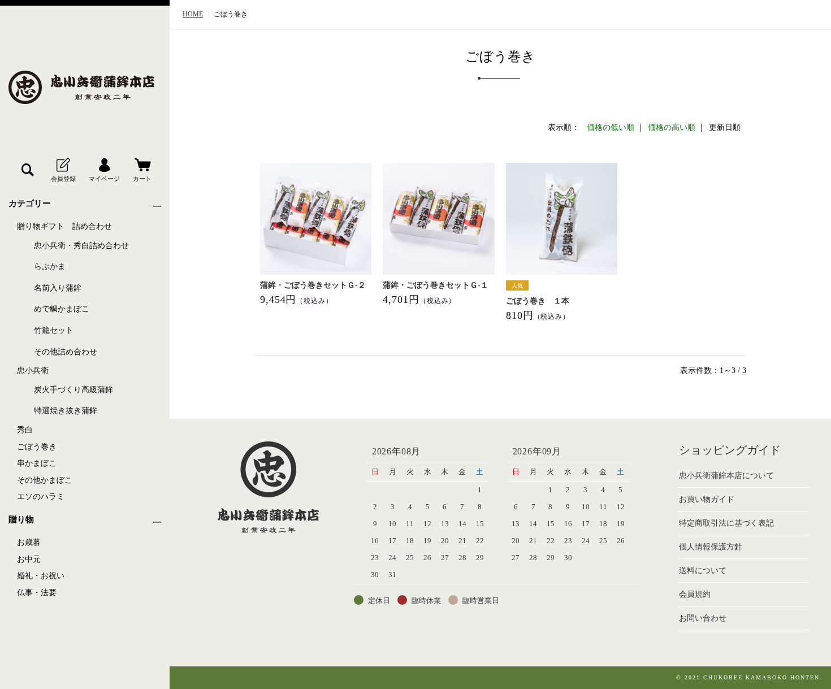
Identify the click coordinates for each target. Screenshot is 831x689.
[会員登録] (63, 170)
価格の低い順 (610, 127)
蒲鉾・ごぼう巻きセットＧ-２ (313, 285)
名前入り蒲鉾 (57, 288)
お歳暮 (29, 542)
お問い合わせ (702, 618)
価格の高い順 (671, 127)
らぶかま (50, 266)
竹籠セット (53, 330)
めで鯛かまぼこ (61, 309)
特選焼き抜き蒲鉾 (65, 410)
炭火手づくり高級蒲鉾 (73, 389)
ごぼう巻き (37, 447)
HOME (193, 14)
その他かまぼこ (44, 480)
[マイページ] (104, 170)
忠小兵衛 (33, 370)
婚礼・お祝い (40, 575)
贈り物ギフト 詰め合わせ (64, 226)
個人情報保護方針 (710, 547)
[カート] (142, 170)
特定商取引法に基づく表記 (726, 523)
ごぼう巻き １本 (537, 301)
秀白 (25, 430)
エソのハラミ (40, 496)
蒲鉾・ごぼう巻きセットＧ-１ (435, 285)
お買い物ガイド (706, 499)
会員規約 (695, 594)
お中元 (29, 559)
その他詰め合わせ (65, 352)
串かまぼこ (37, 463)
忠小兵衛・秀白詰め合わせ (81, 245)
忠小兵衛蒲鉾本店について (726, 475)
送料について (702, 570)
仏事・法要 (37, 592)
